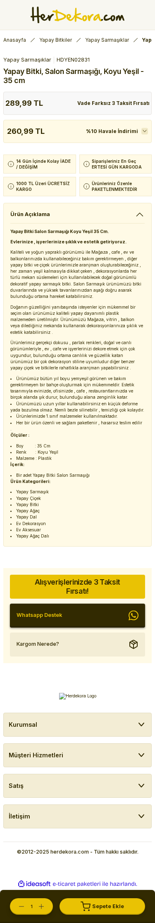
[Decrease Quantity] (17, 906)
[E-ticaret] (76, 884)
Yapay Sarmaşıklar (27, 60)
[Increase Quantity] (45, 906)
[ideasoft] (34, 884)
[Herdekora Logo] (77, 15)
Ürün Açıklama (30, 214)
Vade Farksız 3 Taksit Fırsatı (113, 103)
